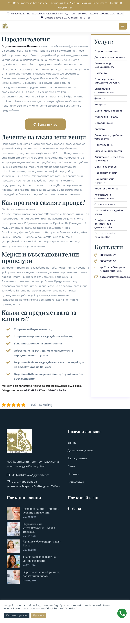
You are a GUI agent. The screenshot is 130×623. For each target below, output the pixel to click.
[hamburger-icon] (123, 26)
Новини (73, 474)
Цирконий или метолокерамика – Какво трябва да (39, 528)
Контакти (76, 482)
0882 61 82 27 (33, 390)
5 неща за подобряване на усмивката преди (39, 558)
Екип (71, 466)
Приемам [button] (38, 615)
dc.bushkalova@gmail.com (30, 475)
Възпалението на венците (21, 46)
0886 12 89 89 (57, 390)
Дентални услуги (80, 450)
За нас (72, 442)
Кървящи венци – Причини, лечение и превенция (41, 510)
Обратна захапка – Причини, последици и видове (41, 574)
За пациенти (77, 458)
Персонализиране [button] (16, 615)
